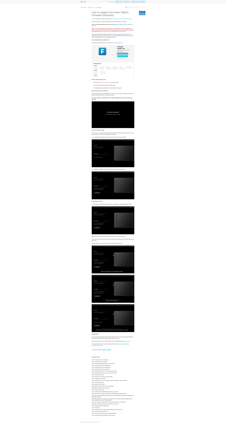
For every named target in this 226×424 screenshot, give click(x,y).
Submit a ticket (119, 1)
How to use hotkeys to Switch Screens (100, 411)
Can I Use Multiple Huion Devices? (99, 378)
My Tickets (127, 1)
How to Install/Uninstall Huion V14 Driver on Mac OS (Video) (104, 373)
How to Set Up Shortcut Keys (98, 382)
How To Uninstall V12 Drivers (98, 374)
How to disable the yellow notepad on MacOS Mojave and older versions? (107, 409)
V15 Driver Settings (96, 407)
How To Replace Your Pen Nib (98, 389)
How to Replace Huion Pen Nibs (98, 384)
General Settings (98, 7)
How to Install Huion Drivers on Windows (100, 359)
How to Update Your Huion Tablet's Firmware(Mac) (122, 18)
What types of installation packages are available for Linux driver (105, 404)
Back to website (111, 1)
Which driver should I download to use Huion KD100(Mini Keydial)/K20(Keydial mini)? (109, 393)
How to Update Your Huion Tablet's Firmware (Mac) (102, 376)
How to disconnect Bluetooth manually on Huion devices (103, 415)
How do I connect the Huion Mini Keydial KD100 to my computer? (105, 391)
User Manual (127, 341)
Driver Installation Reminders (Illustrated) (100, 405)
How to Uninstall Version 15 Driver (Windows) (101, 367)
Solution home (84, 7)
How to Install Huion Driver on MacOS (99, 361)
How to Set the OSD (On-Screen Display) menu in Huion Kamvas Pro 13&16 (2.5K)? (109, 402)
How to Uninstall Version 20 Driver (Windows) (101, 365)
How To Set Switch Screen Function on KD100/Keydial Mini (104, 413)
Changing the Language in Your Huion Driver (100, 388)
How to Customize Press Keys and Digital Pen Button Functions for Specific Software (109, 380)
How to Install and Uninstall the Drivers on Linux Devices (103, 363)
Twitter (142, 14)
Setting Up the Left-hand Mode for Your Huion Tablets (103, 386)
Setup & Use (90, 7)
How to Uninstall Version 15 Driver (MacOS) (101, 369)
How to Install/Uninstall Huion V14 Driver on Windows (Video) (104, 371)
